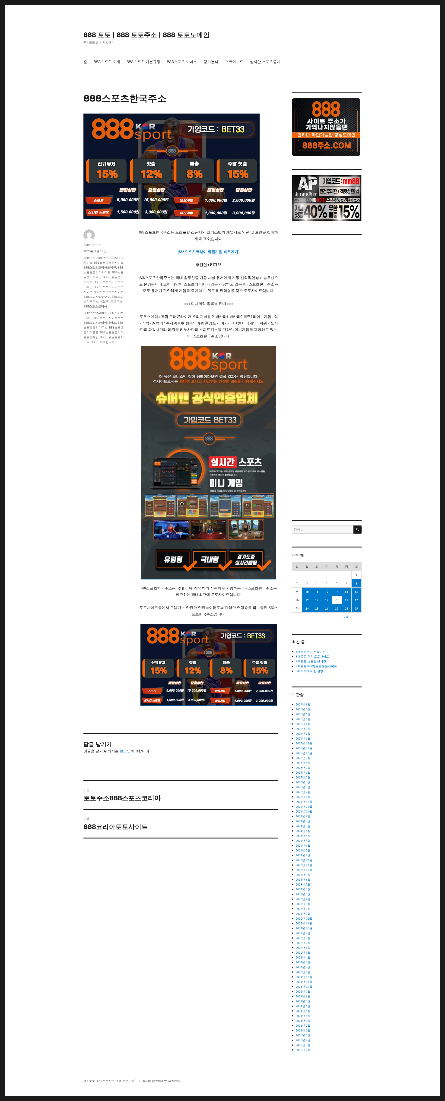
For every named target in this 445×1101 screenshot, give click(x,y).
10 (307, 591)
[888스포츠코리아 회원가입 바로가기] (208, 251)
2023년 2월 (303, 909)
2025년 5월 (303, 777)
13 (336, 591)
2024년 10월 (304, 811)
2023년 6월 (303, 889)
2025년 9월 (303, 758)
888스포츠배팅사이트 (109, 262)
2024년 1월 (303, 855)
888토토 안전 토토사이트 (312, 656)
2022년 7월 (303, 943)
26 (326, 608)
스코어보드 (234, 62)
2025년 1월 (303, 797)
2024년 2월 (303, 850)
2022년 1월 (303, 972)
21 (346, 600)
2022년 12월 (304, 918)
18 (316, 600)
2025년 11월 (304, 748)
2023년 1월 (303, 913)
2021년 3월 (303, 1021)
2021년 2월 (303, 1025)
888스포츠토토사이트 (109, 292)
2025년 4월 (303, 782)
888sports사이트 (95, 313)
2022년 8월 (303, 938)
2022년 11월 (304, 923)
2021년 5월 (303, 1011)
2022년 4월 (303, 957)
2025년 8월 (303, 763)
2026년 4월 (303, 724)
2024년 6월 (303, 831)
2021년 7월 (303, 1001)
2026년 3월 (303, 729)
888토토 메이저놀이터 (310, 651)
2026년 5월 (303, 719)
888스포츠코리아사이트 (99, 322)
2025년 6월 (303, 772)
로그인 (125, 750)
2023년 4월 (303, 899)
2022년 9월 (303, 933)
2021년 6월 (303, 1006)
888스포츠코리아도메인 (99, 267)
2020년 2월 (303, 1050)
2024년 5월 (303, 836)
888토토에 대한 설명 (309, 671)
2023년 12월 (304, 860)
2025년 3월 (303, 787)
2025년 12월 (304, 743)
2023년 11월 (304, 865)
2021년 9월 (303, 991)
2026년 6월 (303, 714)
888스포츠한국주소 (104, 342)
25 (316, 608)
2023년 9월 (303, 875)
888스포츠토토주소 (96, 296)
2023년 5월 (303, 894)
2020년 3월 (303, 1045)
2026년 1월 (303, 738)
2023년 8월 (303, 879)
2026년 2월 (303, 733)
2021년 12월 (304, 977)
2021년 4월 (303, 1016)
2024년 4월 (303, 840)
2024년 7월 (303, 826)
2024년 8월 (303, 821)
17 (307, 600)
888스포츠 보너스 (182, 62)
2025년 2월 (303, 792)
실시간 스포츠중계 (265, 62)
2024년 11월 (304, 806)
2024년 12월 (304, 802)
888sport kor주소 (95, 257)
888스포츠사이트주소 (109, 318)
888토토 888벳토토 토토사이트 (316, 666)
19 (326, 600)
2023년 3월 (303, 904)
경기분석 (210, 62)
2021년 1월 (303, 1030)
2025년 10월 (304, 753)
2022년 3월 (303, 962)
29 (356, 608)
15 (356, 591)
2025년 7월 (303, 768)
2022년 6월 (303, 948)
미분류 (104, 301)
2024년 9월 (303, 816)
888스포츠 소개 (107, 62)
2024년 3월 (303, 845)
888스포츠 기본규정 (143, 62)
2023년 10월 (304, 870)
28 (346, 608)
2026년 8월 (303, 704)
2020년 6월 (303, 1035)
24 (307, 608)
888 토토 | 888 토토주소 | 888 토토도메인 (146, 35)
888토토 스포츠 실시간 (311, 661)
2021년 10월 (304, 986)
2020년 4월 (303, 1040)
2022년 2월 (303, 967)
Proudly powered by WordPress (161, 1081)
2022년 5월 (303, 952)
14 (346, 591)
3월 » (347, 616)
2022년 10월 (304, 928)
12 (326, 591)
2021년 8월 (303, 996)
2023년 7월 (303, 884)
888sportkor (92, 245)
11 (316, 591)
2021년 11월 (304, 982)
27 (336, 608)
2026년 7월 (303, 709)
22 (356, 600)
